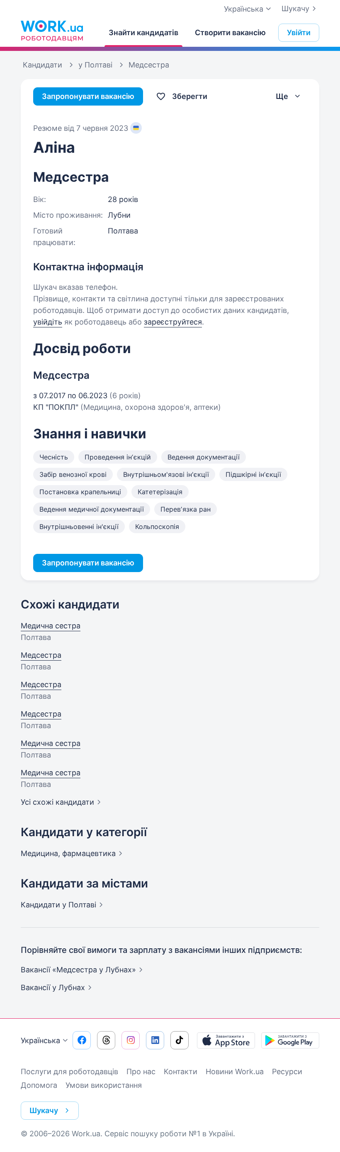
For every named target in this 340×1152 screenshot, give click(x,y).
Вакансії (53, 987)
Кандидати (58, 904)
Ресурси (287, 1071)
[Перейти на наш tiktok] (179, 1040)
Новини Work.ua (235, 1071)
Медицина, (68, 853)
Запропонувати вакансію (88, 96)
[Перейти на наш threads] (106, 1040)
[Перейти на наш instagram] (130, 1040)
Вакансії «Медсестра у (78, 969)
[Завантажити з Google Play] (290, 1040)
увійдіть (47, 321)
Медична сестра (50, 625)
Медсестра (41, 655)
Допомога (39, 1085)
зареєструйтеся (173, 321)
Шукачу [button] (43, 1110)
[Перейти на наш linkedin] (155, 1040)
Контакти (180, 1071)
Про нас (140, 1071)
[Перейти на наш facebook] (82, 1040)
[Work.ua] (52, 30)
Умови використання (104, 1085)
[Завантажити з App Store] (226, 1040)
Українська (40, 1040)
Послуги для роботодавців (69, 1071)
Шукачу (295, 8)
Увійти (299, 32)
